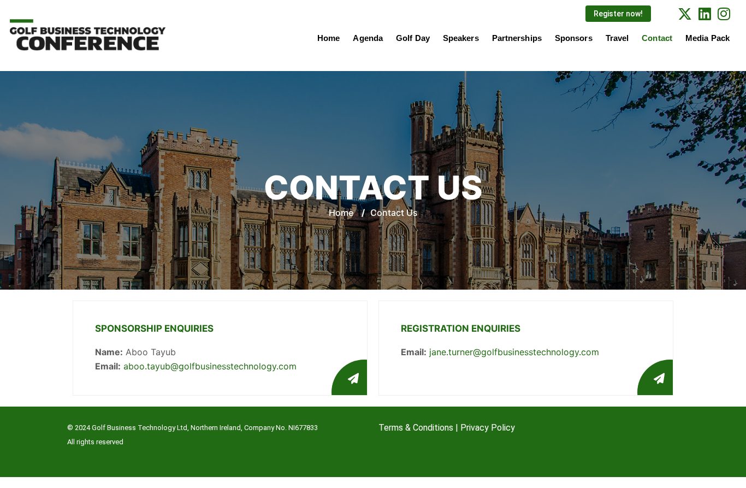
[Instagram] (724, 13)
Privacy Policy (487, 427)
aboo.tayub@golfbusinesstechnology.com (210, 366)
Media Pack (707, 38)
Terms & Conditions (415, 427)
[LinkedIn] (704, 13)
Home (328, 38)
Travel (617, 38)
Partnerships (517, 38)
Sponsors (574, 38)
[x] (685, 13)
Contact (657, 38)
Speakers (461, 38)
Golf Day (413, 38)
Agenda (368, 38)
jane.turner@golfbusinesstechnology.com (514, 351)
